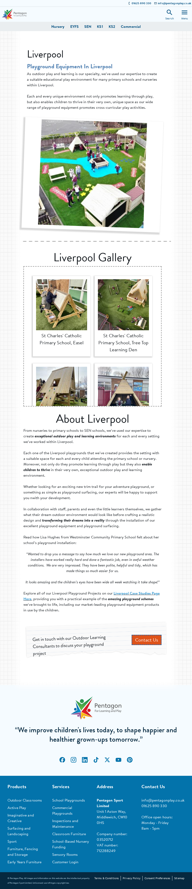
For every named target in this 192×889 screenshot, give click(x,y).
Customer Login (65, 862)
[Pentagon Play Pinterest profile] (129, 760)
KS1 (100, 26)
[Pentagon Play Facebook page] (62, 760)
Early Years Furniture (24, 862)
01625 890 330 (141, 3)
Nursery (58, 26)
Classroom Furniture (69, 834)
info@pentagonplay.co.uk (174, 3)
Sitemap (179, 878)
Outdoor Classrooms (24, 800)
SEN (87, 26)
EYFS (74, 26)
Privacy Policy (131, 878)
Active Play (16, 807)
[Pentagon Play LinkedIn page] (84, 760)
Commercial (131, 26)
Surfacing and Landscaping (19, 831)
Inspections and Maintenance (65, 823)
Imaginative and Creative (20, 818)
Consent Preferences (157, 878)
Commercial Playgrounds (62, 810)
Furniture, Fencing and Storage (22, 851)
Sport (12, 841)
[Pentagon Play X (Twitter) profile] (107, 760)
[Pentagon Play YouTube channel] (118, 760)
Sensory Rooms (65, 854)
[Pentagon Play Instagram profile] (73, 760)
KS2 (112, 26)
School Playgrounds (68, 800)
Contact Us (146, 639)
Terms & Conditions (106, 878)
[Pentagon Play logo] (14, 14)
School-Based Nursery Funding (70, 844)
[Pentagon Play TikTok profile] (96, 760)
